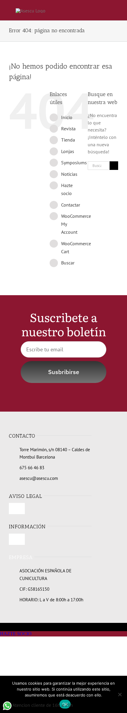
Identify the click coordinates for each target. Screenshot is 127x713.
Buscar (67, 263)
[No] (120, 694)
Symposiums (74, 162)
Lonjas (67, 151)
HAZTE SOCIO (16, 633)
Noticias (69, 174)
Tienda (68, 140)
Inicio (66, 117)
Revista (68, 128)
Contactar (70, 205)
